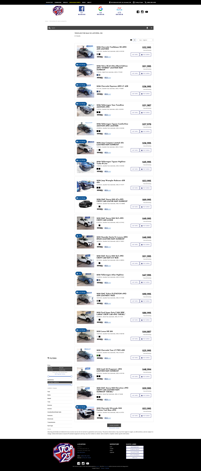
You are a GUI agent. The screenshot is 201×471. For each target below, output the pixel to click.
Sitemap (107, 468)
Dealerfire (97, 466)
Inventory (49, 2)
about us (134, 457)
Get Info (135, 54)
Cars (111, 446)
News (84, 2)
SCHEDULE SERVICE (134, 449)
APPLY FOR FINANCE (134, 455)
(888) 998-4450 (85, 456)
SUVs (111, 450)
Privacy (102, 468)
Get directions (81, 452)
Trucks (111, 448)
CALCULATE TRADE (134, 452)
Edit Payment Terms (60, 374)
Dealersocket (106, 466)
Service (65, 2)
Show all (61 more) (114, 428)
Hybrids (112, 452)
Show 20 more (114, 425)
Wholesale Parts (74, 2)
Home (46, 21)
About (89, 2)
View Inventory (135, 447)
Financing (58, 2)
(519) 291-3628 (86, 457)
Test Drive (146, 54)
